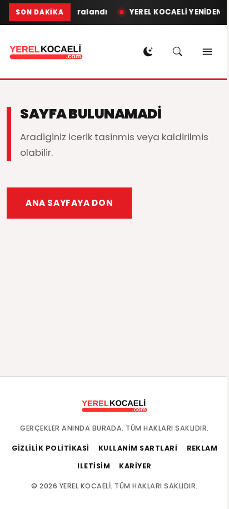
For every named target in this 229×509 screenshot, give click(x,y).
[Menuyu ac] (207, 52)
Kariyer (135, 466)
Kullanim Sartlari (138, 448)
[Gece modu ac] (148, 52)
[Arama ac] (178, 52)
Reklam (202, 448)
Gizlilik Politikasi (51, 448)
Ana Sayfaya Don (69, 203)
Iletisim (93, 466)
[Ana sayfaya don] (46, 52)
